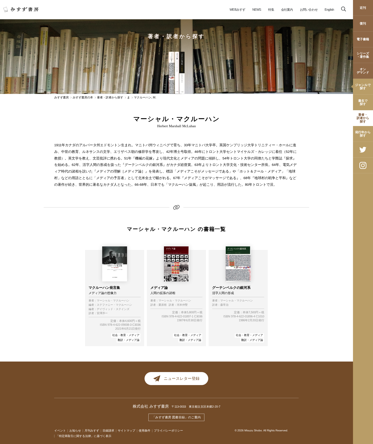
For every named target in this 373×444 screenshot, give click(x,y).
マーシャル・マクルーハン (113, 300)
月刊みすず (92, 430)
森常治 (224, 305)
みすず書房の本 (83, 97)
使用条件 (144, 430)
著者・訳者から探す (176, 36)
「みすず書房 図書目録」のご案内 (176, 417)
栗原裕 (163, 305)
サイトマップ (126, 430)
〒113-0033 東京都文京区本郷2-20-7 (196, 406)
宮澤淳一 (102, 313)
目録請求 (108, 430)
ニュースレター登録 (182, 378)
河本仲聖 (182, 305)
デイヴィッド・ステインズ (113, 309)
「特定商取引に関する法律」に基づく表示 (83, 436)
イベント (60, 430)
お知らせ (75, 430)
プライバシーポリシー (168, 430)
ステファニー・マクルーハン (114, 305)
